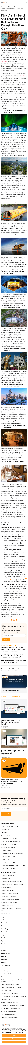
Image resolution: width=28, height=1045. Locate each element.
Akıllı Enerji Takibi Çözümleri (9, 844)
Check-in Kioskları (6, 850)
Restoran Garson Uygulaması (9, 893)
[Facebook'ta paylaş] (16, 620)
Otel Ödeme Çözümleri (8, 868)
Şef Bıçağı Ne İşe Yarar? (8, 1014)
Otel (4, 701)
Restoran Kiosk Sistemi (7, 890)
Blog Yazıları (4, 956)
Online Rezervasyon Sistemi (9, 838)
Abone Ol (6, 639)
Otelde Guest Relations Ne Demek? (11, 987)
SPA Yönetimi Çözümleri (8, 862)
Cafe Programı (5, 913)
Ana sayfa (4, 7)
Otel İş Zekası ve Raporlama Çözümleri (12, 853)
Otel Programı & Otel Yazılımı (9, 826)
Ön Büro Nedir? (5, 999)
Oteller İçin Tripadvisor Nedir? (9, 1017)
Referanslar (4, 932)
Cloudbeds (4, 832)
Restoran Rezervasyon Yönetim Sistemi (12, 884)
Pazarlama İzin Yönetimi (8, 847)
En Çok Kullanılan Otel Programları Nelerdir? (13, 996)
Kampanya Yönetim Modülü (9, 902)
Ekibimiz (3, 926)
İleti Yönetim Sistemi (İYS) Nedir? (10, 1008)
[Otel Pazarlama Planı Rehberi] (14, 682)
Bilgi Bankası (4, 941)
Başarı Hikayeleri (5, 953)
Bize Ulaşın (4, 944)
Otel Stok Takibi (5, 859)
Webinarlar (4, 959)
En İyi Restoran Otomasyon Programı (11, 881)
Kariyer (3, 935)
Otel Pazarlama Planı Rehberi (10, 690)
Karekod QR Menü (6, 887)
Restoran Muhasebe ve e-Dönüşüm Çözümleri (11, 909)
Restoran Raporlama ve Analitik (10, 899)
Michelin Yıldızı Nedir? (7, 977)
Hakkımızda (4, 920)
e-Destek (3, 947)
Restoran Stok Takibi (7, 905)
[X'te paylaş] (14, 620)
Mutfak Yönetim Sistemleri (8, 896)
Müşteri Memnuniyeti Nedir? (9, 1011)
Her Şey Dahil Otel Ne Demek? (9, 993)
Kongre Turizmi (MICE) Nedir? (9, 1002)
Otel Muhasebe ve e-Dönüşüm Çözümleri (13, 865)
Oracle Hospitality (6, 929)
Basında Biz (4, 923)
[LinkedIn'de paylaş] (11, 620)
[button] (26, 2)
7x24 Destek (4, 938)
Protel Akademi (5, 965)
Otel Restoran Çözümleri (8, 856)
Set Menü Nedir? (6, 990)
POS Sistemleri (5, 878)
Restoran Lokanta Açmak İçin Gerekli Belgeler (11, 980)
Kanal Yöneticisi (5, 835)
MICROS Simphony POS (8, 875)
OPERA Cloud (5, 829)
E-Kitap (5, 677)
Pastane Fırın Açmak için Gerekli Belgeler (12, 1005)
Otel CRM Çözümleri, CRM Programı (11, 841)
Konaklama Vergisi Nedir (8, 974)
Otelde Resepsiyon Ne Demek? (10, 984)
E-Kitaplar (4, 962)
